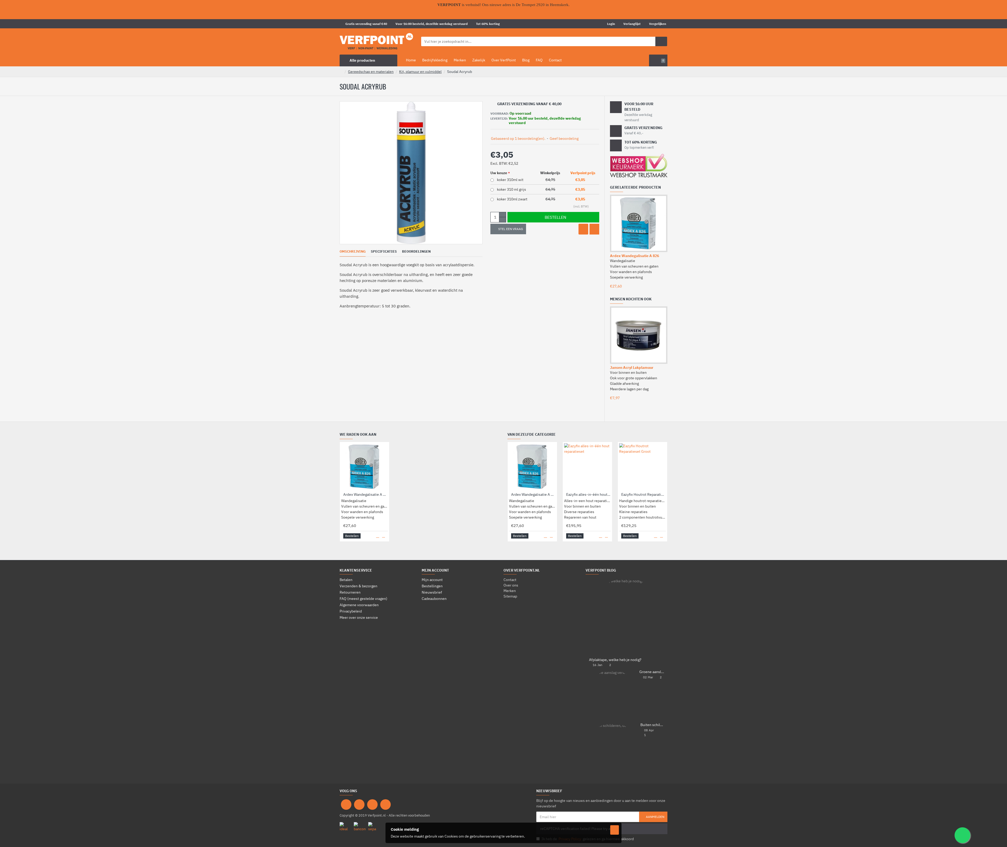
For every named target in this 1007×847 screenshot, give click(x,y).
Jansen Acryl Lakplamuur (632, 367)
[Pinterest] (372, 804)
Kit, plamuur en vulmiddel (420, 71)
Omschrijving (353, 251)
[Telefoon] (385, 804)
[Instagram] (359, 804)
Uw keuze (498, 173)
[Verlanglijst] (583, 229)
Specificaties (384, 251)
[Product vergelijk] (594, 229)
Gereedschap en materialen (371, 71)
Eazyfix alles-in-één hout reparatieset (588, 494)
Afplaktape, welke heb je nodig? (615, 660)
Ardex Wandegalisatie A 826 (634, 255)
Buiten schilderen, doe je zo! (652, 725)
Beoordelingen (416, 251)
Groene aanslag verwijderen (651, 672)
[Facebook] (346, 804)
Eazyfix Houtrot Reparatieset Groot (643, 494)
